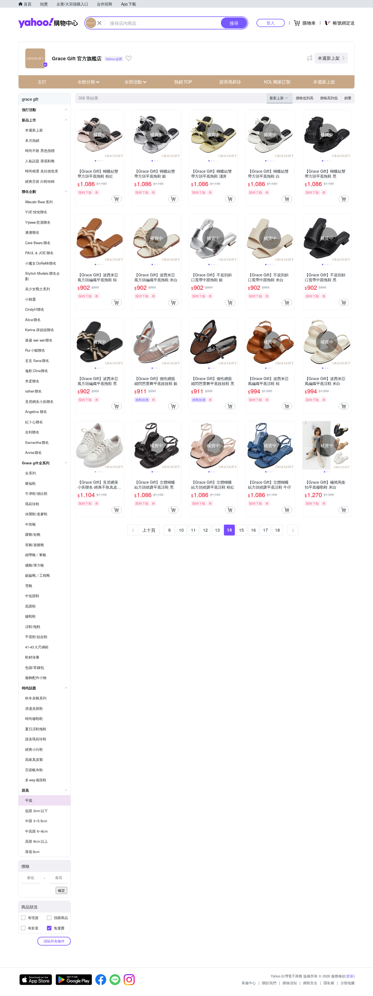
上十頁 (148, 530)
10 (181, 530)
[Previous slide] (78, 134)
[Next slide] (120, 134)
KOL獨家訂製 (277, 82)
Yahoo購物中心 (48, 22)
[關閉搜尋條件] (99, 23)
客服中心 (249, 982)
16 (253, 530)
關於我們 (269, 982)
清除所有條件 (54, 941)
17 (265, 530)
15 (241, 530)
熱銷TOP (183, 82)
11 (193, 530)
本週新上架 (329, 58)
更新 (350, 976)
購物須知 (290, 982)
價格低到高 (304, 97)
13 (217, 530)
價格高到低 (329, 97)
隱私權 (329, 982)
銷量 (347, 97)
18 (277, 530)
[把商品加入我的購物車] (116, 198)
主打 (42, 82)
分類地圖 (348, 982)
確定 (61, 890)
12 (205, 530)
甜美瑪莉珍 (230, 82)
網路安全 (310, 982)
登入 (271, 23)
